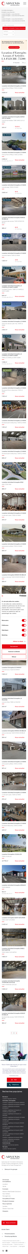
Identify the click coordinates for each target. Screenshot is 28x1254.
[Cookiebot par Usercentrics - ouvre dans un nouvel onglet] (19, 596)
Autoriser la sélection (14, 651)
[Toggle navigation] (25, 3)
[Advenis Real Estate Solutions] (9, 3)
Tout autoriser (14, 646)
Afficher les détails (18, 641)
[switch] (24, 625)
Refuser (14, 656)
